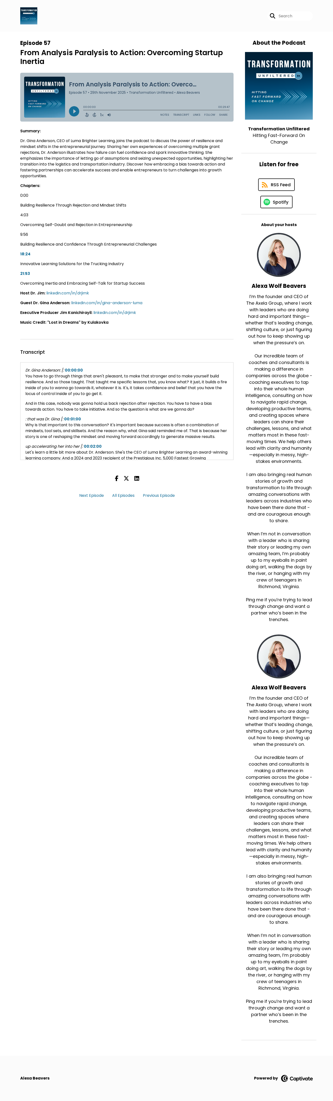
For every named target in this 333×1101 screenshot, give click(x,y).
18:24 (25, 254)
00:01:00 (72, 419)
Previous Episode (159, 495)
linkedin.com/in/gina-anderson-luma (106, 303)
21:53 (25, 273)
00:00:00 (74, 370)
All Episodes (123, 495)
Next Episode (91, 495)
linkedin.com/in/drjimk (67, 293)
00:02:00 (93, 446)
